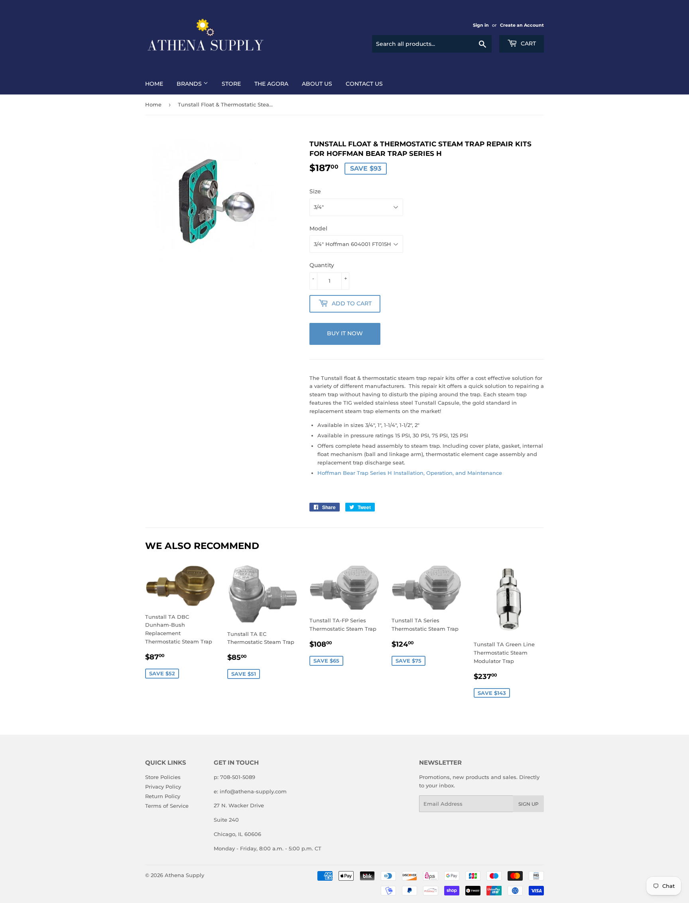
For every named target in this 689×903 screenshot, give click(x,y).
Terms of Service (167, 806)
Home (154, 83)
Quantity (321, 265)
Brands (190, 83)
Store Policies (163, 777)
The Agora (271, 83)
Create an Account (522, 25)
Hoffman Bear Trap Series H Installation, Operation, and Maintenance (409, 473)
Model (318, 228)
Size (315, 191)
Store (231, 83)
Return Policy (162, 796)
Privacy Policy (163, 786)
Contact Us (364, 83)
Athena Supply (184, 875)
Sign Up (528, 804)
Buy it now (345, 333)
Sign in (481, 25)
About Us (317, 83)
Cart (527, 43)
